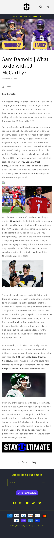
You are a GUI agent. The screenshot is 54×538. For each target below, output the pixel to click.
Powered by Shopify (36, 526)
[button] (6, 7)
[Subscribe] (43, 482)
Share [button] (8, 86)
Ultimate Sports (22, 526)
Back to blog (28, 462)
